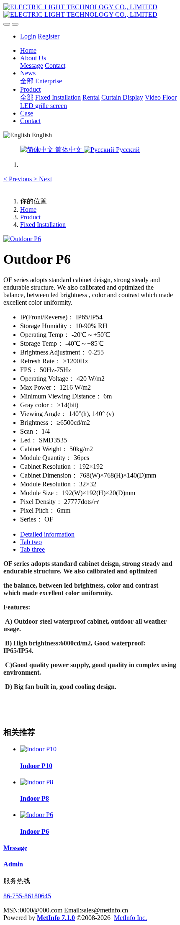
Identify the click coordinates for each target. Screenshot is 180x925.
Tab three (32, 549)
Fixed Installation (43, 224)
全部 (26, 81)
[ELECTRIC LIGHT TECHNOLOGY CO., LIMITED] (90, 10)
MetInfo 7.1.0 (56, 917)
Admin (13, 864)
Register (48, 36)
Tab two (31, 541)
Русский (127, 149)
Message (15, 847)
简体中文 (69, 149)
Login (28, 36)
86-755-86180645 (27, 895)
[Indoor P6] (36, 814)
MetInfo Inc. (130, 917)
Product (30, 217)
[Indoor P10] (38, 749)
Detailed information (47, 534)
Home (28, 50)
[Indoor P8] (36, 782)
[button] (18, 178)
